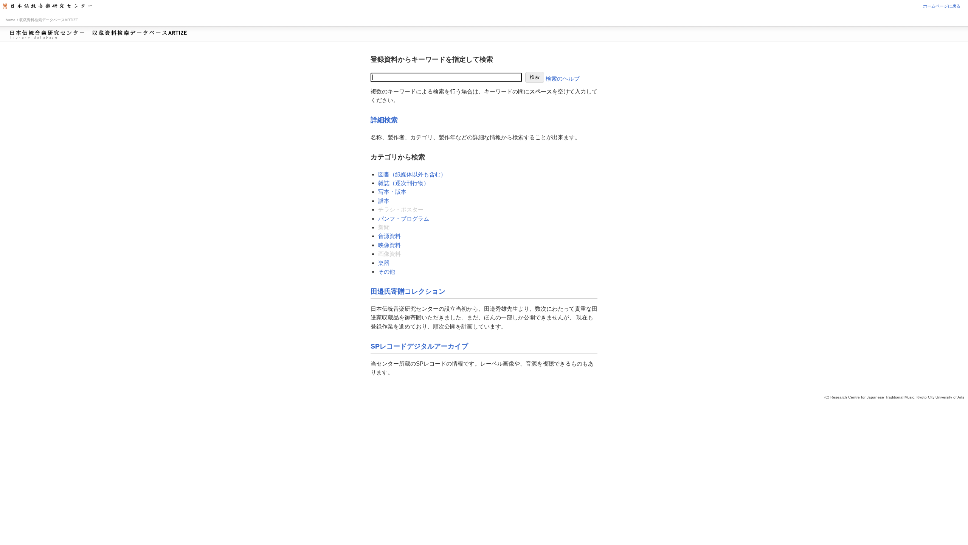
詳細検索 (384, 120)
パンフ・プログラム (403, 218)
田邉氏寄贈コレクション (408, 291)
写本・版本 (392, 191)
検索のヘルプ (563, 78)
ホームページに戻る (941, 6)
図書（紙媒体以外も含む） (412, 174)
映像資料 (389, 245)
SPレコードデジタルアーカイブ (419, 346)
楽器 (383, 263)
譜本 (383, 201)
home (11, 20)
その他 (386, 271)
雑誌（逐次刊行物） (403, 183)
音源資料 (389, 236)
